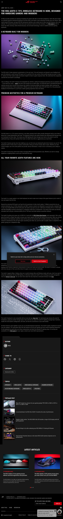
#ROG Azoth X (27, 388)
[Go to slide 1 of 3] (30, 487)
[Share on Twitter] (10, 359)
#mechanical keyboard (31, 385)
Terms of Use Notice (32, 515)
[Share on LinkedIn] (15, 359)
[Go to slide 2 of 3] (31, 487)
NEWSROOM (17, 507)
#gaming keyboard (47, 385)
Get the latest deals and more (42, 501)
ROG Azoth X (51, 24)
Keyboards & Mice (9, 372)
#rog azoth (17, 385)
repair (16, 83)
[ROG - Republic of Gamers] (31, 2)
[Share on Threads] (19, 359)
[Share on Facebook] (5, 359)
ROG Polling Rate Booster (40, 215)
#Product (8, 385)
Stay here (23, 261)
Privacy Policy (22, 515)
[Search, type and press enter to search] (61, 2)
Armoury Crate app (10, 276)
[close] (54, 254)
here (52, 276)
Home (10, 507)
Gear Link (35, 318)
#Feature (37, 388)
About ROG (4, 507)
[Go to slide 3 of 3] (33, 487)
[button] (2, 2)
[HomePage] (2, 497)
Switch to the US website (40, 261)
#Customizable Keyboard (12, 388)
